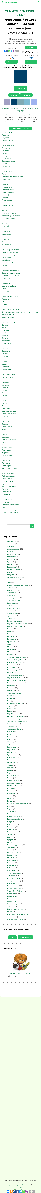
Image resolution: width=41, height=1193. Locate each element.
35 (28, 108)
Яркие (4, 432)
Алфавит (5, 138)
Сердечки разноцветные (11, 273)
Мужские (5, 242)
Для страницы (7, 200)
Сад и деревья (7, 466)
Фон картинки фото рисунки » (20, 10)
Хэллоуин (5, 502)
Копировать (30, 47)
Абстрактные (7, 132)
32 (21, 108)
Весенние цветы (8, 380)
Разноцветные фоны (9, 413)
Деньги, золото (7, 171)
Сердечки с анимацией (10, 276)
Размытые (5, 424)
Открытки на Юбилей (10, 512)
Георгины (5, 385)
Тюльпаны (6, 406)
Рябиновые (6, 463)
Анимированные (8, 140)
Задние (4, 210)
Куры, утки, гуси (8, 473)
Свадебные (6, 494)
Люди (4, 236)
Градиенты (6, 166)
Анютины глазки (8, 377)
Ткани (4, 429)
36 (31, 108)
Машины (5, 239)
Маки (4, 393)
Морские (5, 453)
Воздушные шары (8, 161)
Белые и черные (8, 145)
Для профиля (7, 195)
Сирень (4, 403)
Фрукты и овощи (8, 317)
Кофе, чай (5, 226)
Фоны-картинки (9, 2)
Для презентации (8, 192)
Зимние (5, 445)
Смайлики (6, 281)
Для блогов (6, 179)
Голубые (5, 333)
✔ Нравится (26, 95)
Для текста (6, 320)
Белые (4, 328)
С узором (5, 291)
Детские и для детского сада (12, 177)
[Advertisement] (20, 1088)
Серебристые (7, 356)
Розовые (5, 354)
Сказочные (6, 278)
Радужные (5, 421)
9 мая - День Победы (9, 486)
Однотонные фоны (9, 322)
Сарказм (11, 1185)
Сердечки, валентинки (10, 270)
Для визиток (6, 182)
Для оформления (8, 190)
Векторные (6, 156)
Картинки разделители (10, 309)
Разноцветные (7, 427)
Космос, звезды (7, 447)
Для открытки (7, 187)
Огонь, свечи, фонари (10, 252)
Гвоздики (5, 382)
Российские (6, 260)
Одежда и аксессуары (10, 255)
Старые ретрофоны (9, 286)
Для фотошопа (7, 205)
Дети (4, 174)
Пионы (4, 395)
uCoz (20, 1187)
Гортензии (6, 387)
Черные (5, 372)
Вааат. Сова (25, 1185)
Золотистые (6, 341)
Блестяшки (6, 151)
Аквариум (5, 135)
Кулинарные (6, 234)
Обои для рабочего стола (11, 250)
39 (37, 108)
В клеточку (6, 419)
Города (4, 164)
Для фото (5, 203)
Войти (12, 937)
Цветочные (6, 408)
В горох (5, 416)
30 (17, 108)
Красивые (5, 229)
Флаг (4, 294)
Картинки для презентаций (12, 216)
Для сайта (5, 197)
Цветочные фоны (8, 374)
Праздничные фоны (9, 484)
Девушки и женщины (10, 169)
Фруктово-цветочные (10, 296)
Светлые (5, 361)
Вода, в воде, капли (9, 440)
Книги (4, 223)
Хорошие (5, 299)
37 (33, 108)
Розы (4, 401)
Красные (5, 346)
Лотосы (5, 390)
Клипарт (5, 221)
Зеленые (5, 338)
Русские (5, 265)
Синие (31, 115)
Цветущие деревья (9, 411)
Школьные (6, 302)
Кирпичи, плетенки (9, 218)
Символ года (6, 497)
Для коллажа (6, 184)
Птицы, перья (7, 479)
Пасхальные (6, 492)
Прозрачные (6, 257)
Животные (6, 471)
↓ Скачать (14, 95)
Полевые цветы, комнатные (12, 398)
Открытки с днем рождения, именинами (17, 510)
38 (35, 108)
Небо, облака (7, 455)
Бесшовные (6, 148)
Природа (5, 434)
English (4, 304)
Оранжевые (6, 351)
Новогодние (6, 489)
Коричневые (6, 343)
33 (24, 108)
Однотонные (6, 348)
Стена (4, 289)
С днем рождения (8, 499)
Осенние (5, 458)
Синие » (20, 14)
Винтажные (6, 158)
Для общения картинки (10, 505)
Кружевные (6, 231)
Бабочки (5, 143)
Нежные (5, 247)
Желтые (5, 335)
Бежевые (5, 325)
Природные (6, 460)
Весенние (5, 437)
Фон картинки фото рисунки (17, 115)
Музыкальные (7, 244)
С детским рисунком (9, 268)
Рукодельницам (7, 262)
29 (15, 108)
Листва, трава (7, 450)
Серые (4, 359)
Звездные (5, 442)
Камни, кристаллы (9, 213)
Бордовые (5, 330)
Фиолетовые (6, 369)
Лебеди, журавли (8, 476)
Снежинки (6, 283)
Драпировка (6, 208)
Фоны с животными (9, 468)
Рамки (4, 507)
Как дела (17, 1185)
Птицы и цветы (7, 481)
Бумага (4, 153)
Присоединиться (25, 937)
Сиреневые (6, 367)
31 (19, 108)
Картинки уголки (8, 307)
